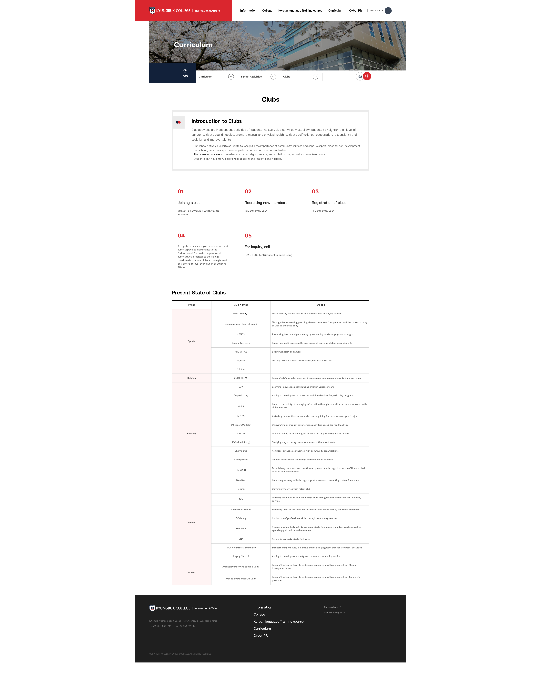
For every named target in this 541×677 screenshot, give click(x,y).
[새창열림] (360, 76)
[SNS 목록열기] (367, 76)
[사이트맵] (388, 10)
